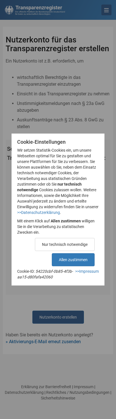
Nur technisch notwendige (65, 244)
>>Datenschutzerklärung (38, 212)
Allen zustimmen (73, 259)
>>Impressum (87, 271)
